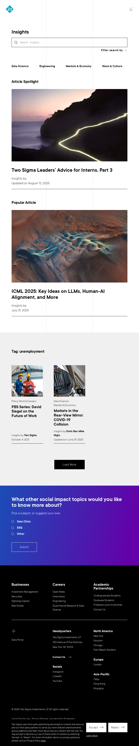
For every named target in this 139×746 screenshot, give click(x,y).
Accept (93, 727)
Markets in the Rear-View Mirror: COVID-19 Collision (68, 418)
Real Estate (18, 605)
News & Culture (112, 66)
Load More (69, 464)
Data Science (20, 66)
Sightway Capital (20, 601)
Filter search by (112, 50)
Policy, (15, 401)
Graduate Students (104, 600)
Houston (98, 640)
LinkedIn (57, 676)
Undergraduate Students (107, 595)
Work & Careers (27, 401)
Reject (115, 727)
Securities (17, 596)
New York (98, 636)
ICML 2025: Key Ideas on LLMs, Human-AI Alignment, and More (58, 294)
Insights (17, 178)
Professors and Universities (108, 605)
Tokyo (96, 679)
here (43, 740)
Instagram (58, 671)
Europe (98, 659)
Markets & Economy (78, 66)
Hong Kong (99, 683)
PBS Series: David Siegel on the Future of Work (26, 411)
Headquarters (62, 631)
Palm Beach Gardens (105, 650)
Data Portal (18, 640)
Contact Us (100, 609)
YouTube (57, 681)
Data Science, (61, 401)
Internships (59, 596)
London (98, 664)
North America (103, 631)
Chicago (98, 645)
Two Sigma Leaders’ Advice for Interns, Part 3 (62, 170)
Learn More (92, 735)
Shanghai (99, 688)
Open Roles (59, 591)
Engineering (47, 66)
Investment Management (25, 591)
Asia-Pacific (101, 674)
